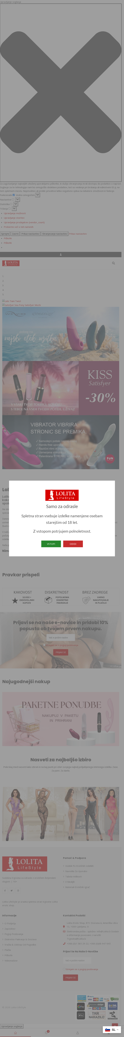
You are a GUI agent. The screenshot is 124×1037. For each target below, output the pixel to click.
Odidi (73, 544)
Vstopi (51, 544)
